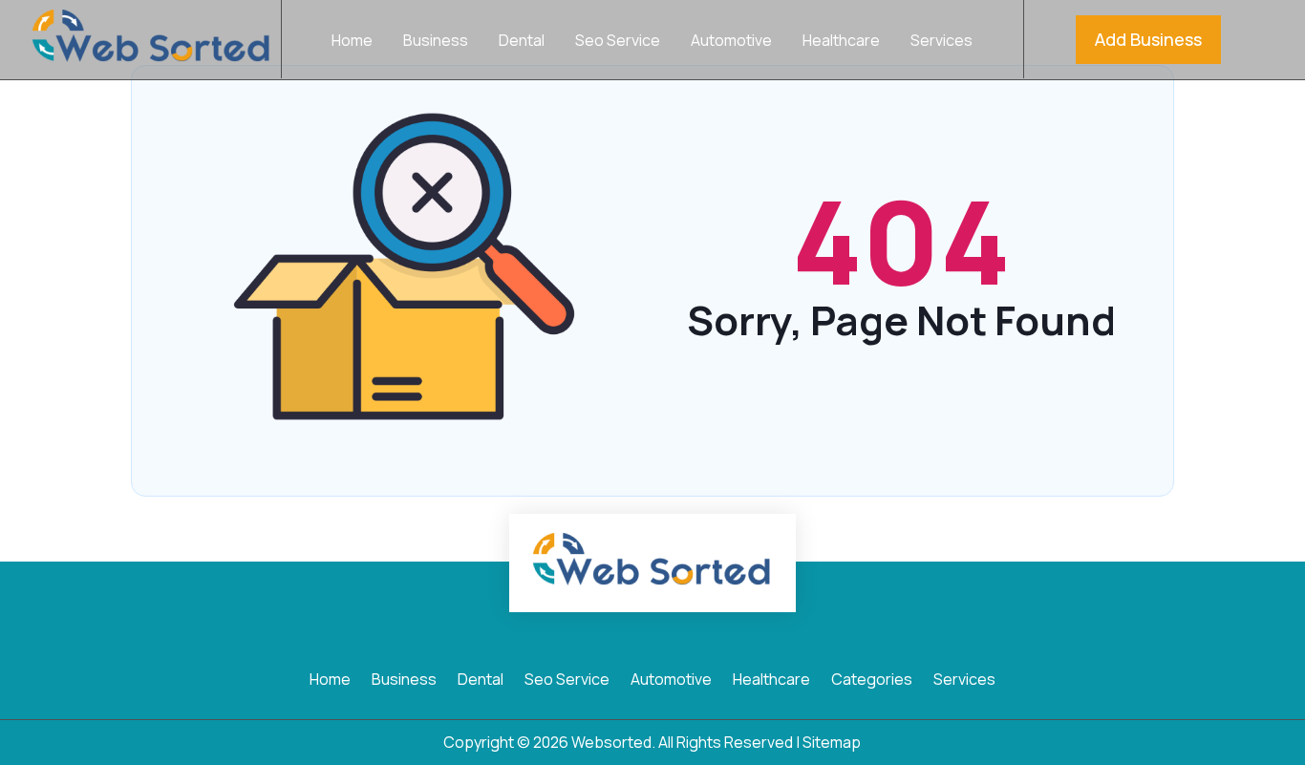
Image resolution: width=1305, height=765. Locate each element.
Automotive (731, 42)
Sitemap (831, 742)
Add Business (1148, 39)
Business (435, 42)
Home (352, 42)
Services (941, 42)
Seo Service (617, 42)
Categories (871, 681)
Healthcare (841, 42)
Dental (522, 42)
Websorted (611, 742)
